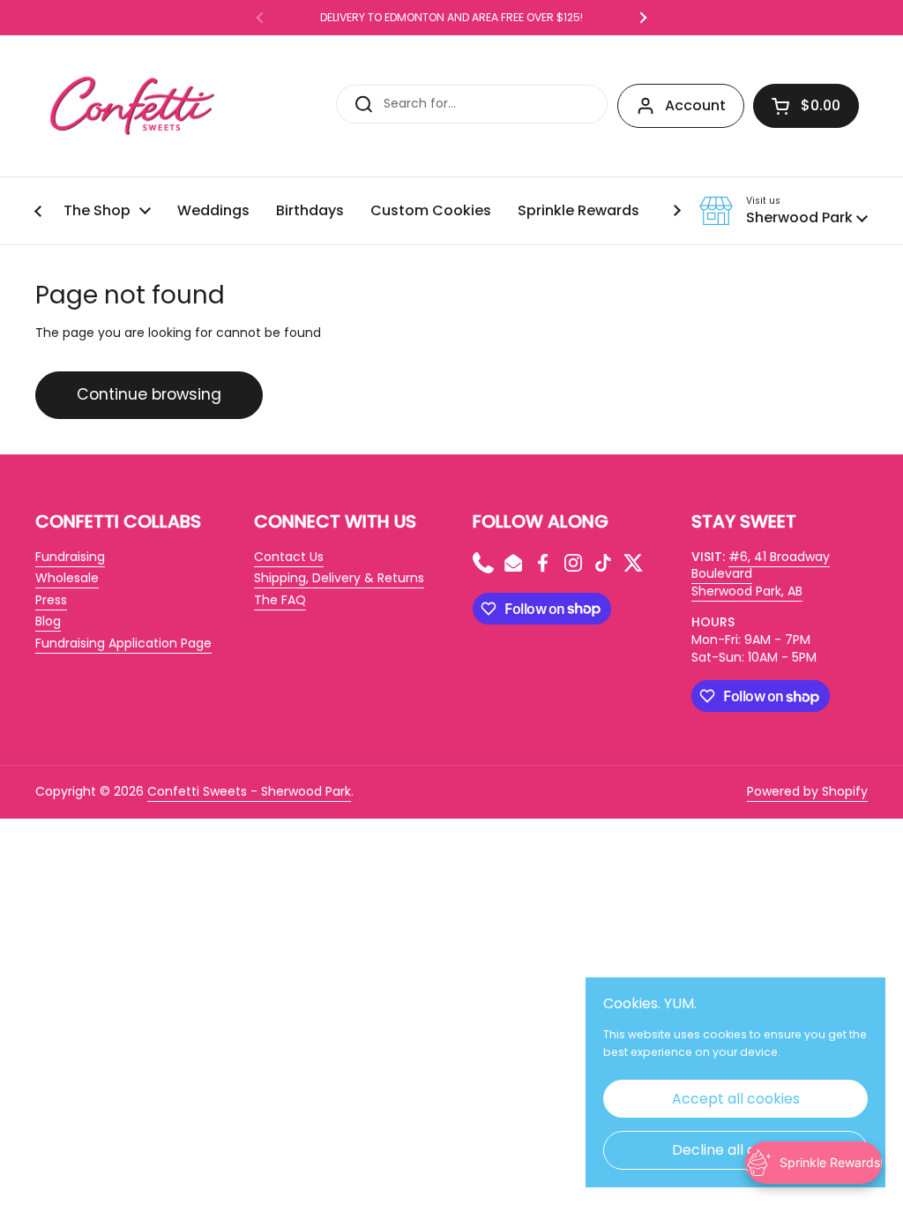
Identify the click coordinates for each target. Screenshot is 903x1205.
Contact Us (289, 556)
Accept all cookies (736, 1099)
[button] (806, 106)
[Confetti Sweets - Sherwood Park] (132, 106)
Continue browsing (149, 394)
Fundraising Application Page (123, 643)
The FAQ (280, 600)
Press (51, 600)
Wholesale (67, 578)
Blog (48, 621)
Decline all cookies (736, 1150)
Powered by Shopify (807, 791)
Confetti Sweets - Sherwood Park (249, 791)
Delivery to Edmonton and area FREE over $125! (451, 17)
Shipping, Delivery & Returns (339, 578)
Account (695, 105)
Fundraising (70, 556)
